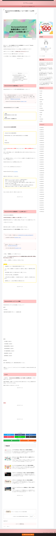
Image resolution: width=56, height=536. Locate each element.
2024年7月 (42, 153)
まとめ (14, 81)
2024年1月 (42, 166)
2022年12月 (42, 194)
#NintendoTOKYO (21, 235)
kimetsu (41, 108)
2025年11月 (42, 138)
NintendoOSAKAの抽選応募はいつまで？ (19, 75)
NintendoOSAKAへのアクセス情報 (18, 80)
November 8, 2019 (17, 237)
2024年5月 (42, 157)
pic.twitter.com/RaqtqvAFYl (28, 235)
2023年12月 (42, 168)
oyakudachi (42, 110)
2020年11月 (42, 211)
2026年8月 (42, 127)
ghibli (41, 101)
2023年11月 (42, 170)
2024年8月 (42, 151)
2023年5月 (42, 183)
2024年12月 (42, 142)
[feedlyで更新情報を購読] (11, 440)
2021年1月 (42, 207)
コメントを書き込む (20, 523)
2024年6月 (42, 155)
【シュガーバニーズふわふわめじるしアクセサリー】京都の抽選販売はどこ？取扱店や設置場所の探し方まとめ (46, 78)
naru (46, 46)
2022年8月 (42, 198)
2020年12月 (42, 209)
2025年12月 (42, 136)
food (41, 95)
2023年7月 (42, 179)
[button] (31, 437)
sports (41, 112)
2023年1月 (42, 192)
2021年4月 (42, 200)
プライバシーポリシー (46, 532)
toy (40, 116)
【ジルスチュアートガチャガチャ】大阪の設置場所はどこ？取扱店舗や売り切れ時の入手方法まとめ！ (46, 64)
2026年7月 (42, 129)
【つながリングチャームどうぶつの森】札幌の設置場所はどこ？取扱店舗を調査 (46, 69)
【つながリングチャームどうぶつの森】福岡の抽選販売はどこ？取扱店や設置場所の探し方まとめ (46, 73)
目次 (18, 73)
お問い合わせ (51, 532)
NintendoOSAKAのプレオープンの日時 (20, 76)
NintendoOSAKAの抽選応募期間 (19, 77)
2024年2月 (42, 164)
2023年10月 (42, 172)
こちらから (16, 171)
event (41, 93)
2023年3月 (42, 187)
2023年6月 (42, 181)
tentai (41, 114)
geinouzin (41, 99)
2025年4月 (42, 140)
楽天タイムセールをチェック (27, 534)
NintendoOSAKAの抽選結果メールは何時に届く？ (20, 79)
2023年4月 (42, 185)
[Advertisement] (19, 16)
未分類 (41, 121)
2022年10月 (42, 196)
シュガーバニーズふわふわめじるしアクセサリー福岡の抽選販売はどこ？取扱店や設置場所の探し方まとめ (46, 83)
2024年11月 (42, 144)
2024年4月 (42, 159)
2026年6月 (42, 131)
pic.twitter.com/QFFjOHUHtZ (12, 245)
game (41, 97)
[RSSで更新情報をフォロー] (28, 440)
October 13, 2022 (23, 101)
